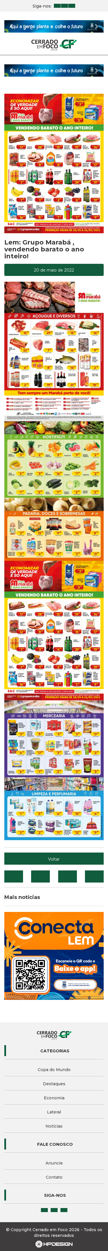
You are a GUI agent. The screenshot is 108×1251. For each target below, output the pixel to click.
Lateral (54, 1112)
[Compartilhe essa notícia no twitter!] (40, 876)
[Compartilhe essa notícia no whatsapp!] (94, 876)
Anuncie (54, 1163)
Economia (54, 1097)
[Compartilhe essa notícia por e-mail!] (67, 876)
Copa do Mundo (54, 1069)
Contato (54, 1177)
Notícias (54, 1126)
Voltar (54, 859)
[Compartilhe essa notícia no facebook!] (13, 876)
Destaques (54, 1083)
